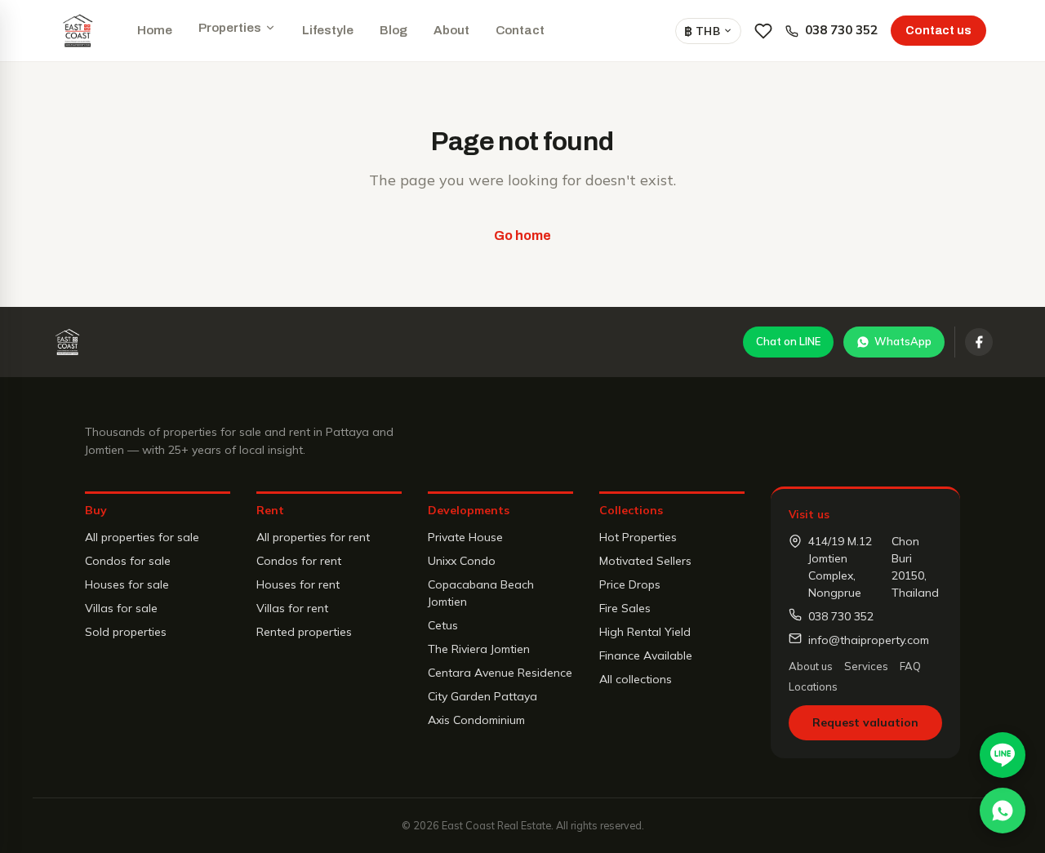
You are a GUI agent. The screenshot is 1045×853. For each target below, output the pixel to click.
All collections (635, 679)
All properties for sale (142, 537)
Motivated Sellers (645, 560)
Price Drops (629, 584)
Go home (522, 235)
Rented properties (304, 631)
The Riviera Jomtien (479, 649)
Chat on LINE (788, 341)
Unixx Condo (462, 560)
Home (154, 30)
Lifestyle (328, 30)
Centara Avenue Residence (500, 672)
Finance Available (645, 655)
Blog (393, 30)
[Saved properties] (763, 31)
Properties (229, 27)
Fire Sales (625, 608)
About (451, 30)
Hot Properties (638, 537)
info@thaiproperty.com (868, 640)
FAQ (910, 666)
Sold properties (126, 631)
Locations (813, 686)
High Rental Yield (645, 631)
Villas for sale (121, 608)
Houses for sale (127, 584)
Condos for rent (298, 560)
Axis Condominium (476, 720)
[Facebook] (979, 342)
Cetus (443, 625)
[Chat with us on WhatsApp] (1002, 810)
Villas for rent (292, 608)
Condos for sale (128, 560)
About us (811, 666)
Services (866, 666)
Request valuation (865, 722)
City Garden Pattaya (482, 696)
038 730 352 (841, 30)
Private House (465, 537)
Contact (520, 30)
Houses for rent (298, 584)
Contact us (938, 30)
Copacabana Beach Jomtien (481, 593)
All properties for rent (313, 537)
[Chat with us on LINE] (1002, 755)
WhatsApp (903, 341)
